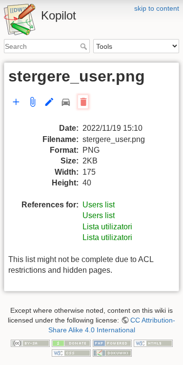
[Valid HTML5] (153, 342)
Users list (98, 205)
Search (84, 46)
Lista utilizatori (107, 227)
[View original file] (56, 107)
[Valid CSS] (71, 352)
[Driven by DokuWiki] (112, 352)
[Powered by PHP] (112, 342)
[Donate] (71, 342)
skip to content (156, 8)
